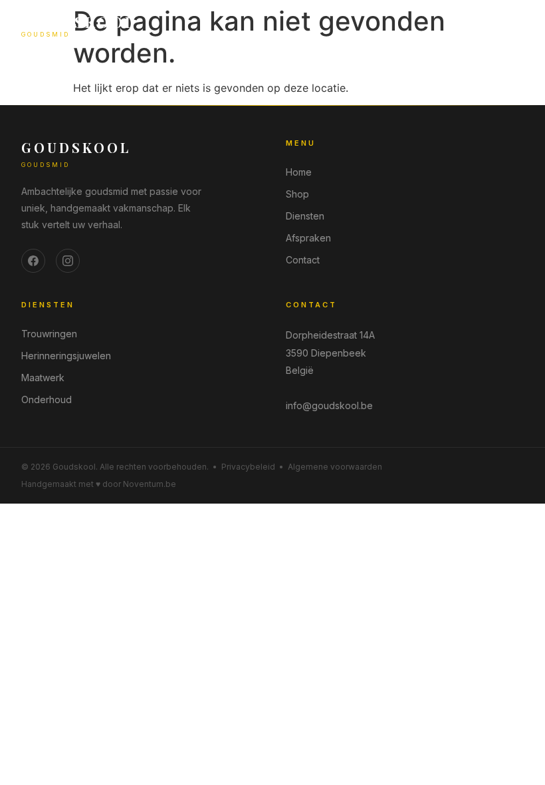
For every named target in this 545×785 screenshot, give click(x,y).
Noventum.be (149, 484)
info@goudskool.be (329, 405)
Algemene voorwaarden (335, 467)
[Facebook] (33, 261)
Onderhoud (46, 399)
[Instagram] (68, 261)
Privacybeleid (248, 467)
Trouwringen (49, 333)
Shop (297, 194)
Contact (303, 259)
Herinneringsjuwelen (66, 355)
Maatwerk (42, 377)
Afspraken (308, 237)
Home (299, 172)
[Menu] (513, 26)
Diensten (305, 216)
